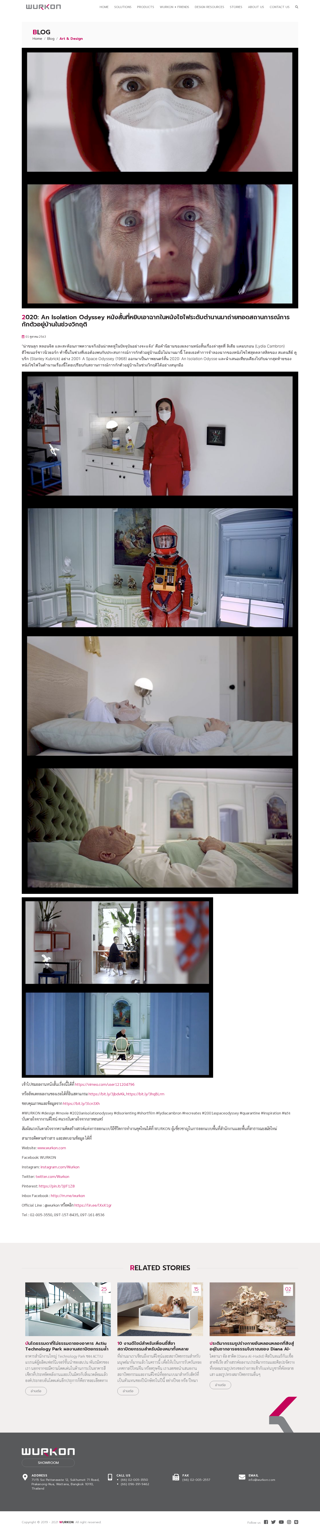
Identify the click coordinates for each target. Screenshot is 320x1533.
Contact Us (280, 7)
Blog (50, 38)
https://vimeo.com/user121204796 (105, 1084)
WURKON (66, 1522)
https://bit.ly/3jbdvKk (107, 1093)
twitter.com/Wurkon (52, 1176)
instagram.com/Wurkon (59, 1166)
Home (104, 7)
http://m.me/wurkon (68, 1195)
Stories (236, 7)
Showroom (48, 1462)
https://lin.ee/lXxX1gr (93, 1204)
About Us (256, 7)
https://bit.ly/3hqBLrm (145, 1093)
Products (145, 7)
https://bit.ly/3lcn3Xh (81, 1103)
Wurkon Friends (174, 6)
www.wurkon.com (51, 1147)
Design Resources (209, 7)
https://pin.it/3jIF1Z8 (57, 1185)
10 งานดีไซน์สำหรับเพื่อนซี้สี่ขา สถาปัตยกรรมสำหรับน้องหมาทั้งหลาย (153, 1346)
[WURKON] (43, 7)
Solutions (122, 7)
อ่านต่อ (36, 1391)
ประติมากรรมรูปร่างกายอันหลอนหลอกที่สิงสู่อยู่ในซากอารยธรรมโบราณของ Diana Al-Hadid (252, 1349)
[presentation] (283, 1424)
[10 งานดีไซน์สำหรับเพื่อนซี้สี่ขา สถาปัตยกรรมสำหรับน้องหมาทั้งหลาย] (160, 1309)
